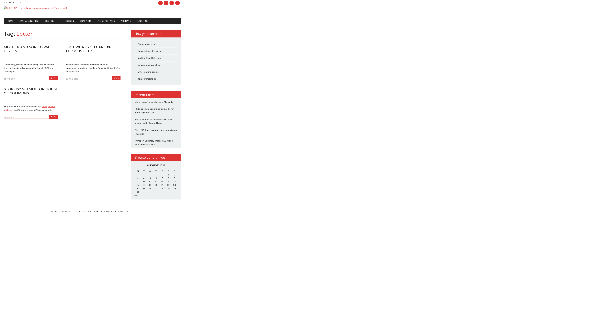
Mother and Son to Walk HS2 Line (29, 49)
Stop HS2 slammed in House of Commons (31, 91)
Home (10, 20)
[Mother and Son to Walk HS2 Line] (31, 58)
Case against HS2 (29, 20)
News (53, 78)
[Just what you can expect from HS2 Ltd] (93, 58)
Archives (126, 20)
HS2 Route (51, 20)
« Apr (136, 195)
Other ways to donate (148, 72)
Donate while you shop (149, 65)
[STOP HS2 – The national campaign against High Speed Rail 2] (35, 8)
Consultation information (149, 51)
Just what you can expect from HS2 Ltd (92, 49)
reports (51, 106)
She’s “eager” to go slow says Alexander (154, 102)
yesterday (8, 110)
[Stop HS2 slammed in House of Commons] (31, 100)
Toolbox (68, 20)
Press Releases (106, 20)
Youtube (171, 3)
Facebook (160, 3)
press (44, 106)
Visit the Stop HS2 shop (149, 58)
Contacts (85, 20)
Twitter (166, 3)
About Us (142, 20)
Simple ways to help (147, 44)
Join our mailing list (147, 79)
